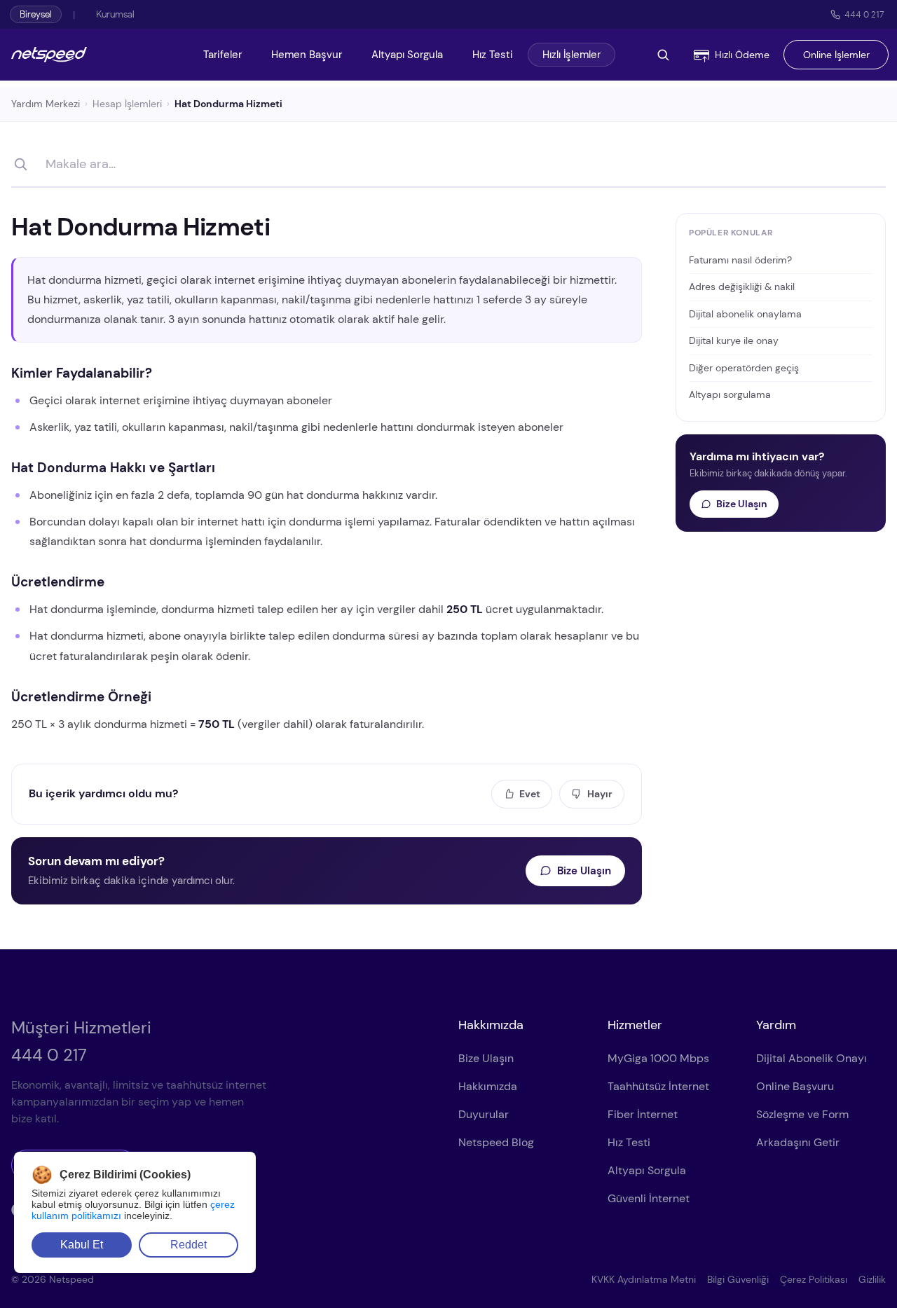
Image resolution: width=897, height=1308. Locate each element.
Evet (529, 793)
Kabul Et (81, 1245)
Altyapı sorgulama (730, 394)
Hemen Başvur (306, 55)
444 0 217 (864, 14)
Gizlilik (872, 1279)
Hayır (599, 793)
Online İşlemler (836, 54)
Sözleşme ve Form (802, 1114)
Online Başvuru (795, 1086)
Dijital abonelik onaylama (745, 314)
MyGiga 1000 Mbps (658, 1058)
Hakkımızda (487, 1086)
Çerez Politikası (813, 1279)
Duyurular (483, 1114)
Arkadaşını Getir (798, 1142)
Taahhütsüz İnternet (658, 1086)
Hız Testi (492, 55)
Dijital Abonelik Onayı (811, 1058)
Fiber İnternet (643, 1114)
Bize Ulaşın (584, 871)
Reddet (188, 1245)
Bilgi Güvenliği (738, 1279)
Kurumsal (115, 14)
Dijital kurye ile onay (734, 340)
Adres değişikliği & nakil (742, 286)
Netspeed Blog (496, 1142)
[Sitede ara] (663, 55)
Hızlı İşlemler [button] (571, 55)
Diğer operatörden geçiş (744, 368)
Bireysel (36, 14)
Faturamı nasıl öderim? (740, 260)
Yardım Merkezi (45, 103)
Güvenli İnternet (649, 1198)
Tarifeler (222, 55)
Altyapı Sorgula (407, 55)
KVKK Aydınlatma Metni (643, 1279)
